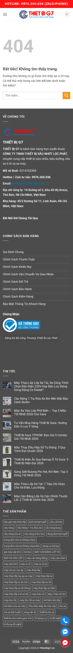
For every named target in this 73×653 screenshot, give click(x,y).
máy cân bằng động (36, 558)
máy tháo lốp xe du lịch (16, 582)
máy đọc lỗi (10, 600)
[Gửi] (66, 95)
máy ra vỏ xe (40, 564)
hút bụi (27, 552)
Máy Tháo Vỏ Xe (56, 594)
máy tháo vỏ (38, 594)
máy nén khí (10, 564)
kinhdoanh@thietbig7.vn (28, 183)
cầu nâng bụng (53, 527)
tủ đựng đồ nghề (12, 624)
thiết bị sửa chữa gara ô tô (17, 618)
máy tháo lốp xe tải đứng (17, 588)
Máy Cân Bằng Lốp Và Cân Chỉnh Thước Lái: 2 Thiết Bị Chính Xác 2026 (40, 498)
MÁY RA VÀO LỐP (13, 558)
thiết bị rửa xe (47, 612)
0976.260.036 (32, 4)
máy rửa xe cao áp (13, 570)
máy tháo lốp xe (44, 576)
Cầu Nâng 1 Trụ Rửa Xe (29, 527)
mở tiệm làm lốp (51, 600)
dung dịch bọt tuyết (57, 534)
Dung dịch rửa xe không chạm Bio (21, 546)
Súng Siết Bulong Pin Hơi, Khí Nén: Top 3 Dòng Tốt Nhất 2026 (41, 473)
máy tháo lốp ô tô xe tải (16, 594)
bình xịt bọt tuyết (37, 521)
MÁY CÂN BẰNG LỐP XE (47, 552)
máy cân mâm (58, 558)
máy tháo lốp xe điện (44, 588)
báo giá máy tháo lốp (15, 521)
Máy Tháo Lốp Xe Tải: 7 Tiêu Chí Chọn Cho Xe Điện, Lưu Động (39, 485)
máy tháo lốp (33, 570)
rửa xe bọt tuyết (12, 612)
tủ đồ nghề (55, 618)
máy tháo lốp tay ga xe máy (18, 576)
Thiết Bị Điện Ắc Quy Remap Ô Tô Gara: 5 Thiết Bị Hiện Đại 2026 (41, 461)
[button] (5, 14)
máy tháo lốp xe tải (41, 582)
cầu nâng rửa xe (12, 534)
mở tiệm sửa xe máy (14, 606)
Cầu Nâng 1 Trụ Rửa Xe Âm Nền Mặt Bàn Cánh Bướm (41, 400)
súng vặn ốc (30, 612)
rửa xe (62, 606)
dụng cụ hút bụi (51, 546)
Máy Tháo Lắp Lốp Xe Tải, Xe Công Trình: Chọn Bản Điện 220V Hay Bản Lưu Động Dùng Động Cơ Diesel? (41, 386)
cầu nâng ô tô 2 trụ (34, 534)
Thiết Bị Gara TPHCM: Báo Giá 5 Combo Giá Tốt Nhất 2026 (40, 436)
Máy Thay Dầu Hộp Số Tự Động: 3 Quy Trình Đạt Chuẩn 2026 (40, 449)
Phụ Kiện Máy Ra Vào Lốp (42, 606)
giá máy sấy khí (12, 552)
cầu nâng (9, 527)
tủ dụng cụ (40, 618)
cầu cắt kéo (56, 521)
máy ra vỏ (25, 564)
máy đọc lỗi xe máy (30, 600)
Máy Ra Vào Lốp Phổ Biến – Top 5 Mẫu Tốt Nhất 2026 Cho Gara (40, 412)
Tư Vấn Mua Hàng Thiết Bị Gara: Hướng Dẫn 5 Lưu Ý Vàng (40, 424)
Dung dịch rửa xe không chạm (19, 539)
